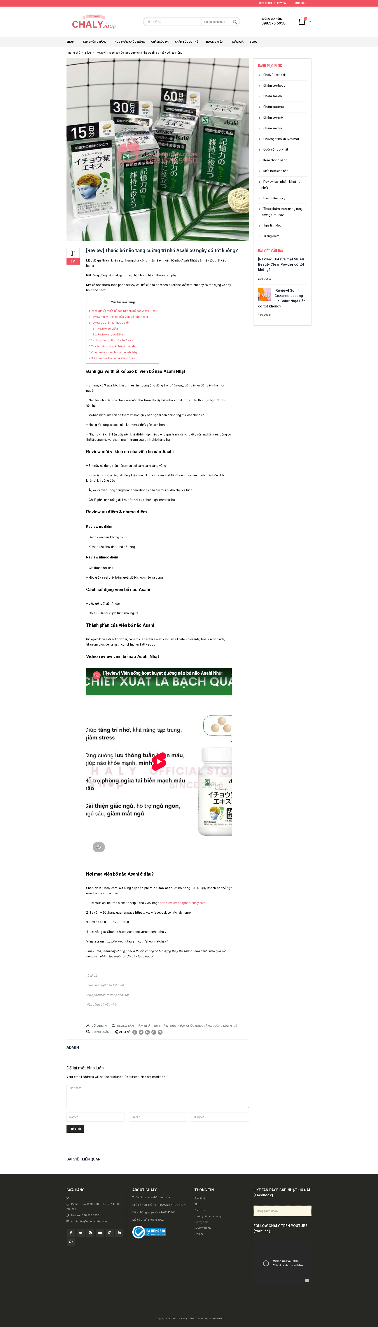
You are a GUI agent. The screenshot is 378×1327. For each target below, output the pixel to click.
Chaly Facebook (274, 75)
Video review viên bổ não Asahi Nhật (113, 352)
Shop (70, 42)
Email (160, 1032)
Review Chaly (202, 1228)
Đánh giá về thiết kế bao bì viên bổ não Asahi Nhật (123, 310)
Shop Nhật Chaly (267, 1211)
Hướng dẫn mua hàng (208, 1216)
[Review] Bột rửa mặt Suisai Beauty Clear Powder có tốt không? (281, 264)
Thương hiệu (213, 42)
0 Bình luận (100, 1032)
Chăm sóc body (274, 85)
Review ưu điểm (105, 328)
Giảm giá (237, 42)
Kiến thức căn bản (275, 171)
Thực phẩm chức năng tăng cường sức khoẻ (202, 1025)
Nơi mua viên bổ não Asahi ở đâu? (112, 358)
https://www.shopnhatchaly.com (183, 903)
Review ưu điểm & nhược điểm (109, 322)
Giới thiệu (265, 3)
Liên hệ (199, 1234)
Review (281, 3)
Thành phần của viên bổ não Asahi (112, 346)
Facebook (134, 1032)
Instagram (110, 1233)
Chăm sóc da (159, 42)
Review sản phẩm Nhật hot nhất (142, 1025)
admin (102, 1025)
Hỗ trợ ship (201, 1222)
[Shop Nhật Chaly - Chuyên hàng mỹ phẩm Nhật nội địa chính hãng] (93, 21)
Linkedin (119, 1233)
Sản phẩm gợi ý (274, 198)
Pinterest (90, 1233)
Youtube (100, 1233)
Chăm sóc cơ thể (186, 42)
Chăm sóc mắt (273, 107)
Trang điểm (271, 236)
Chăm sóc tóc (273, 128)
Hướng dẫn (299, 3)
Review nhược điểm (108, 334)
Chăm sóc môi (273, 117)
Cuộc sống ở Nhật (275, 149)
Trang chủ (74, 52)
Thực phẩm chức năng (129, 42)
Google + (153, 1032)
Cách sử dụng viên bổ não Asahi (111, 340)
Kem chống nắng (95, 42)
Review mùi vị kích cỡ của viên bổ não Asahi (118, 316)
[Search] (235, 21)
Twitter (141, 1032)
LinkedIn (147, 1032)
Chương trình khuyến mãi (281, 139)
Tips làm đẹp (272, 225)
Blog (253, 42)
